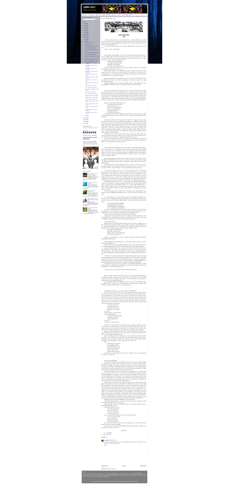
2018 (85, 117)
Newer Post (104, 466)
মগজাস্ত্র (130, 475)
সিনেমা (103, 476)
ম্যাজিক (139, 475)
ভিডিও (118, 475)
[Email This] (106, 433)
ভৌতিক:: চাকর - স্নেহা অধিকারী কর (90, 92)
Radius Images (126, 481)
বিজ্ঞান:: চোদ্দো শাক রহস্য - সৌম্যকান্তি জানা (92, 191)
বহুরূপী (104, 475)
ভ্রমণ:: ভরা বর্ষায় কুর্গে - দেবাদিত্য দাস (90, 85)
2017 (85, 119)
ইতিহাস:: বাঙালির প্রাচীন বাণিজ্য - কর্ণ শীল (91, 60)
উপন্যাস (99, 473)
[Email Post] (104, 432)
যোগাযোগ (119, 14)
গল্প (113, 474)
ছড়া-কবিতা (135, 474)
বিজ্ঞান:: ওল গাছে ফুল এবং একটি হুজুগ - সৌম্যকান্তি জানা (92, 174)
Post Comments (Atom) (111, 468)
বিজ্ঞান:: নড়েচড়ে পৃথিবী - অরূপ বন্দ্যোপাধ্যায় (91, 52)
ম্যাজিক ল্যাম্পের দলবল (106, 14)
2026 (85, 23)
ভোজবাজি (122, 475)
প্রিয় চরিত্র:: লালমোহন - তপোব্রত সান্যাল (91, 97)
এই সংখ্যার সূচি (91, 14)
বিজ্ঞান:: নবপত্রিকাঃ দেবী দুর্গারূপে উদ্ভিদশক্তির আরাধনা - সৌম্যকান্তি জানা (93, 199)
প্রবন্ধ (110, 434)
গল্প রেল (119, 473)
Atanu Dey (106, 440)
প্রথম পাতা (84, 14)
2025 (85, 25)
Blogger (136, 481)
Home (124, 466)
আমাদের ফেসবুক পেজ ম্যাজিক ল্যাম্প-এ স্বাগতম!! (90, 127)
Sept (86, 37)
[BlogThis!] (107, 433)
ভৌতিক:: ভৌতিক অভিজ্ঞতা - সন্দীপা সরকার (91, 93)
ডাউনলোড (113, 14)
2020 (85, 34)
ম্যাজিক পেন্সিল (144, 475)
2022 (85, 30)
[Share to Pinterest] (111, 433)
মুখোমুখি (135, 475)
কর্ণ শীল (107, 434)
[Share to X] (108, 433)
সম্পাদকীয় (98, 476)
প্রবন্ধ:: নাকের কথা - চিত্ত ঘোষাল (90, 48)
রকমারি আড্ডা (86, 476)
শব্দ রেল (94, 476)
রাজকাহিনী (90, 476)
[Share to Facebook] (110, 433)
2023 (85, 28)
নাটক (90, 475)
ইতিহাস (104, 434)
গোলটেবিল (123, 473)
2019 (85, 36)
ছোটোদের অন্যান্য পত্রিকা (127, 14)
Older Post (143, 466)
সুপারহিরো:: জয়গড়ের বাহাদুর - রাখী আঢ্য (91, 99)
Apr (86, 41)
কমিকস (108, 473)
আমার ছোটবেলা (89, 473)
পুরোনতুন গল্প (94, 475)
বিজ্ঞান (113, 475)
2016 (85, 121)
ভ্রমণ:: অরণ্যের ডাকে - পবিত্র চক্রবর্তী (91, 87)
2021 (85, 32)
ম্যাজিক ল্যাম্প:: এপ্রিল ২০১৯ (89, 42)
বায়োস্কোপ (108, 475)
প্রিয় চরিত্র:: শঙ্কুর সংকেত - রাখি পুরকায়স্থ (91, 95)
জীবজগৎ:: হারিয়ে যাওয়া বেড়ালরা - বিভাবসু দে (91, 59)
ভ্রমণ (126, 475)
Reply (105, 444)
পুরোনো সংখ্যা (98, 14)
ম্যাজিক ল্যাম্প (89, 7)
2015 (85, 123)
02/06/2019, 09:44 (112, 440)
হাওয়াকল (107, 476)
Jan (86, 115)
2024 (85, 27)
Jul (86, 39)
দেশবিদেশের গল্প (85, 475)
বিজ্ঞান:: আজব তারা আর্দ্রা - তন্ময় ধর (90, 54)
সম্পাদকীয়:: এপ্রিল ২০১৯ (89, 44)
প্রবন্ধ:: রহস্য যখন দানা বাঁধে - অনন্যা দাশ (91, 46)
